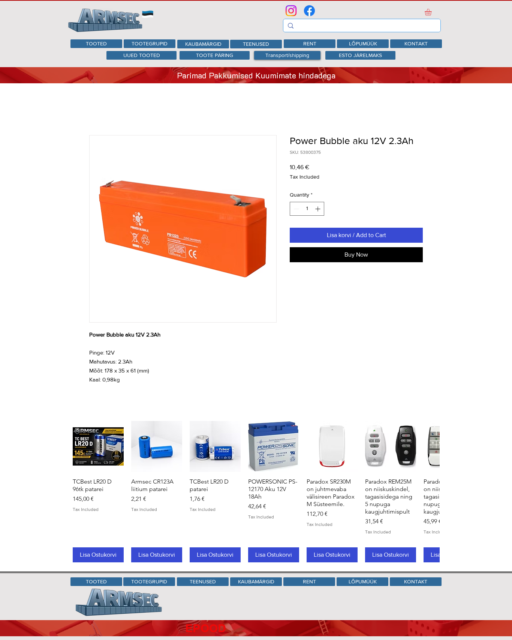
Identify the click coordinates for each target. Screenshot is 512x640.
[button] (432, 12)
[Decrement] (295, 208)
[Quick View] (98, 446)
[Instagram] (291, 10)
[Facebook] (309, 10)
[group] (256, 492)
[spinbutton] (307, 208)
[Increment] (318, 208)
